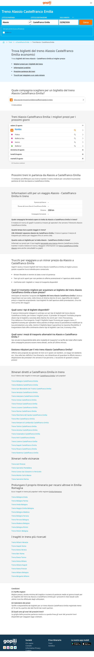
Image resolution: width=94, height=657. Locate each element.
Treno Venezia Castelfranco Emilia (24, 392)
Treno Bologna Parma (19, 501)
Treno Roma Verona (19, 550)
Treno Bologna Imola (19, 497)
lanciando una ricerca (49, 243)
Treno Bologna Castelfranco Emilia (24, 381)
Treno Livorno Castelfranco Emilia (24, 441)
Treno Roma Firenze (19, 568)
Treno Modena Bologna (20, 523)
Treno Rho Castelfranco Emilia (23, 419)
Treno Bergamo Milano (20, 576)
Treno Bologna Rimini (19, 527)
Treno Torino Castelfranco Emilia (24, 426)
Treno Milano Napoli (19, 565)
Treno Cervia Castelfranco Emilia (23, 400)
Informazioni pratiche (22, 68)
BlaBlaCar (8, 32)
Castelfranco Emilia (47, 376)
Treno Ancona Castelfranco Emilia (24, 430)
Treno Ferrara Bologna (20, 520)
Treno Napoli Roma (18, 546)
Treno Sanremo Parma (20, 479)
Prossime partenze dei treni (24, 71)
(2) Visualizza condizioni (18, 163)
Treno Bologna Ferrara (20, 516)
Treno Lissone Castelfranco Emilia (24, 407)
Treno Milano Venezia (19, 542)
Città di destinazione (39, 17)
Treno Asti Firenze (18, 464)
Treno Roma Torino (18, 557)
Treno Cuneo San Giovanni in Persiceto (26, 472)
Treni (10, 42)
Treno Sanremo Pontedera (21, 468)
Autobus (51, 646)
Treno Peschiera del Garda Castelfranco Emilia (29, 415)
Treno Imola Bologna (19, 504)
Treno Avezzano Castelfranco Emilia (25, 396)
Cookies (28, 650)
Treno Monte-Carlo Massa (21, 475)
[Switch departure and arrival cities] (30, 22)
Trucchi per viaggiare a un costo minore (29, 75)
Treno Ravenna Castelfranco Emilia (24, 453)
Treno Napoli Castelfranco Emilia (24, 445)
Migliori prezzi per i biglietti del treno (28, 64)
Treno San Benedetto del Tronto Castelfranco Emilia (31, 389)
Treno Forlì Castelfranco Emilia (23, 438)
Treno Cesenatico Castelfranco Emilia (25, 434)
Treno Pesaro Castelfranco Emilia (24, 449)
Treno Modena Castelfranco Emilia (24, 385)
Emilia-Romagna (55, 492)
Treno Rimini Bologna (19, 531)
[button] (91, 3)
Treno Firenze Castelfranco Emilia (24, 404)
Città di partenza (8, 17)
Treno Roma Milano (18, 561)
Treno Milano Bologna (19, 572)
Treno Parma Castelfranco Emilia (24, 411)
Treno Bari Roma (17, 553)
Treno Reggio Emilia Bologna (22, 508)
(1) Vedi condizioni (16, 105)
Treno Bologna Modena (20, 512)
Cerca (85, 22)
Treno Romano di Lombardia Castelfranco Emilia (30, 422)
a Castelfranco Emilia (22, 42)
